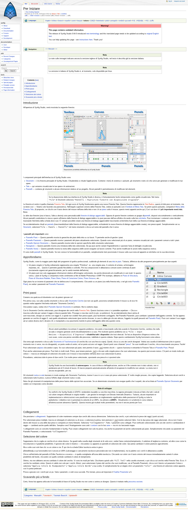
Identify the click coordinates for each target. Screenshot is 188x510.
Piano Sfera (55, 278)
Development (7, 38)
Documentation (8, 31)
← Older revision (33, 15)
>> (56, 49)
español (67, 20)
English (47, 20)
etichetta (142, 218)
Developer (6, 47)
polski (107, 20)
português (114, 20)
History (58, 4)
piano (104, 209)
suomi (73, 20)
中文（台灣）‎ (150, 20)
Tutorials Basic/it (60, 496)
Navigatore (30, 246)
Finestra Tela (59, 204)
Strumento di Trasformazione (65, 342)
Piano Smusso (90, 278)
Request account (179, 1)
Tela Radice (149, 204)
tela (113, 262)
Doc (26, 4)
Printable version (9, 85)
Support (6, 36)
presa (128, 344)
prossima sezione (135, 482)
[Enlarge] (145, 169)
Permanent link (8, 87)
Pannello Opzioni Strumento (37, 243)
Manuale (51, 49)
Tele (27, 186)
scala (42, 375)
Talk (58, 14)
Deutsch (60, 20)
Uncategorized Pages (10, 61)
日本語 (92, 20)
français (79, 20)
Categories (28, 496)
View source (48, 4)
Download (6, 28)
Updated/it (73, 496)
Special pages (8, 82)
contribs (63, 14)
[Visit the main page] (10, 10)
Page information (9, 90)
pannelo (50, 224)
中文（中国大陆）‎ (138, 20)
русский (128, 20)
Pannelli (29, 189)
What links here (8, 77)
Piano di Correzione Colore (72, 278)
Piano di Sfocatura (130, 276)
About (5, 26)
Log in (170, 1)
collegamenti (41, 416)
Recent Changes (9, 56)
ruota (36, 375)
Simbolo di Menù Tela (134, 207)
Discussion (34, 4)
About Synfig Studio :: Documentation (124, 507)
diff (26, 15)
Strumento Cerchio (76, 301)
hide (36, 80)
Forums (6, 33)
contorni (94, 425)
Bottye (54, 14)
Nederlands (100, 20)
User (5, 45)
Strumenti (30, 181)
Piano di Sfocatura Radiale (39, 278)
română (121, 20)
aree (108, 425)
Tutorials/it (47, 496)
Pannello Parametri (33, 240)
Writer (5, 50)
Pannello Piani (31, 238)
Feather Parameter (121, 472)
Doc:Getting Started (32, 12)
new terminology (92, 34)
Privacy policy (102, 507)
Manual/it (37, 496)
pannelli (147, 216)
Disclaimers (145, 507)
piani (119, 262)
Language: (32, 20)
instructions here (85, 40)
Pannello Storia (32, 249)
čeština (54, 20)
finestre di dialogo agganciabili (93, 216)
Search (3, 65)
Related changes (9, 80)
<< (46, 49)
